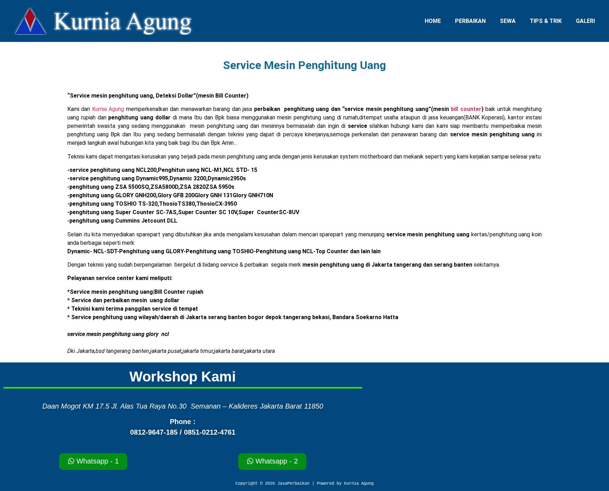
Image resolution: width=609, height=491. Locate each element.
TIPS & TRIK (546, 21)
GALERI (585, 21)
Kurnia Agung (108, 109)
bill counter (466, 109)
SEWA (508, 21)
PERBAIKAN (470, 21)
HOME (433, 21)
